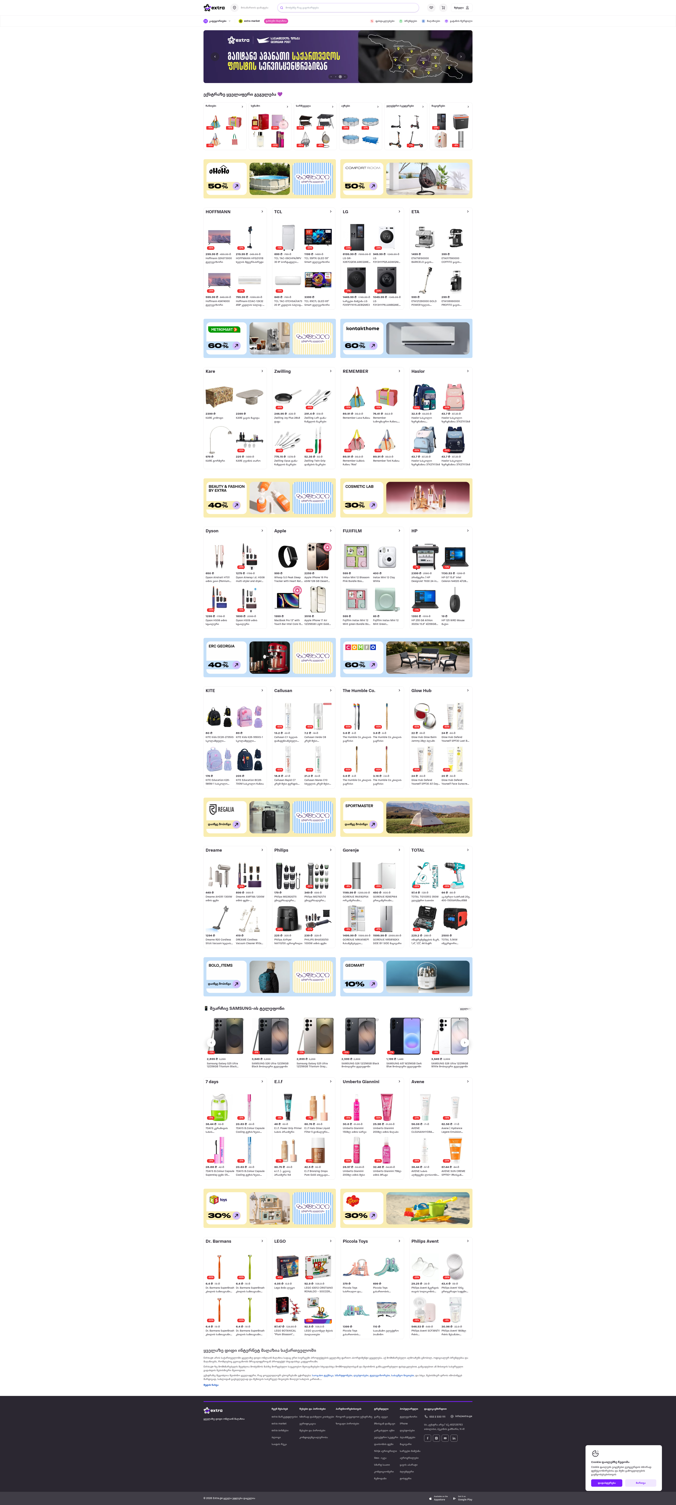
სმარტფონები (343, 1375)
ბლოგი (276, 1437)
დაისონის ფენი (383, 1444)
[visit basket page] (443, 8)
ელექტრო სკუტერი (386, 1437)
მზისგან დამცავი (384, 1423)
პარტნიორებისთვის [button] (348, 1409)
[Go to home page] (217, 1410)
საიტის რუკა (279, 1444)
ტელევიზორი (408, 1417)
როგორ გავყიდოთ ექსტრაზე (354, 1417)
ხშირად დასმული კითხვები (316, 1417)
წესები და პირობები (312, 1430)
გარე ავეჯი (381, 1417)
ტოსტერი (405, 1478)
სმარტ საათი (382, 1465)
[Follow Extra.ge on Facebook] (427, 1438)
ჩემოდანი (380, 1478)
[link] (338, 56)
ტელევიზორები (380, 1375)
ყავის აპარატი (409, 1465)
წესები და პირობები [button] (312, 1409)
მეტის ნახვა (211, 1385)
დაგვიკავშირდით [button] (435, 1409)
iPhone (404, 1423)
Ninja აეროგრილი (385, 1451)
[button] (249, 21)
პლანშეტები (407, 1437)
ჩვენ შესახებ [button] (280, 1409)
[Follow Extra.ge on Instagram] (436, 1438)
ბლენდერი (407, 1472)
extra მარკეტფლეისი (285, 1417)
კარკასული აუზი (384, 1430)
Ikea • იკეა (380, 1458)
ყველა (464, 1008)
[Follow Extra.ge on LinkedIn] (454, 1438)
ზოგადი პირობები (347, 1423)
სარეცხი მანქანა (410, 1451)
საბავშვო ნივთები (402, 1375)
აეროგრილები (409, 1458)
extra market (279, 1423)
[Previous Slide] (215, 56)
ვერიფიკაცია (307, 1423)
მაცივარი (406, 1444)
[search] (281, 7)
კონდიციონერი (384, 1472)
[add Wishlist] (242, 1020)
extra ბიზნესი (280, 1430)
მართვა (641, 1483)
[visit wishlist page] (431, 8)
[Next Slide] (461, 56)
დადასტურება (607, 1483)
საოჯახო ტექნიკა (322, 1375)
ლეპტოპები (360, 1375)
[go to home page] (214, 7)
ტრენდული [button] (381, 1409)
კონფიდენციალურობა (313, 1437)
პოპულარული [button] (409, 1409)
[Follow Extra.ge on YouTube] (445, 1438)
